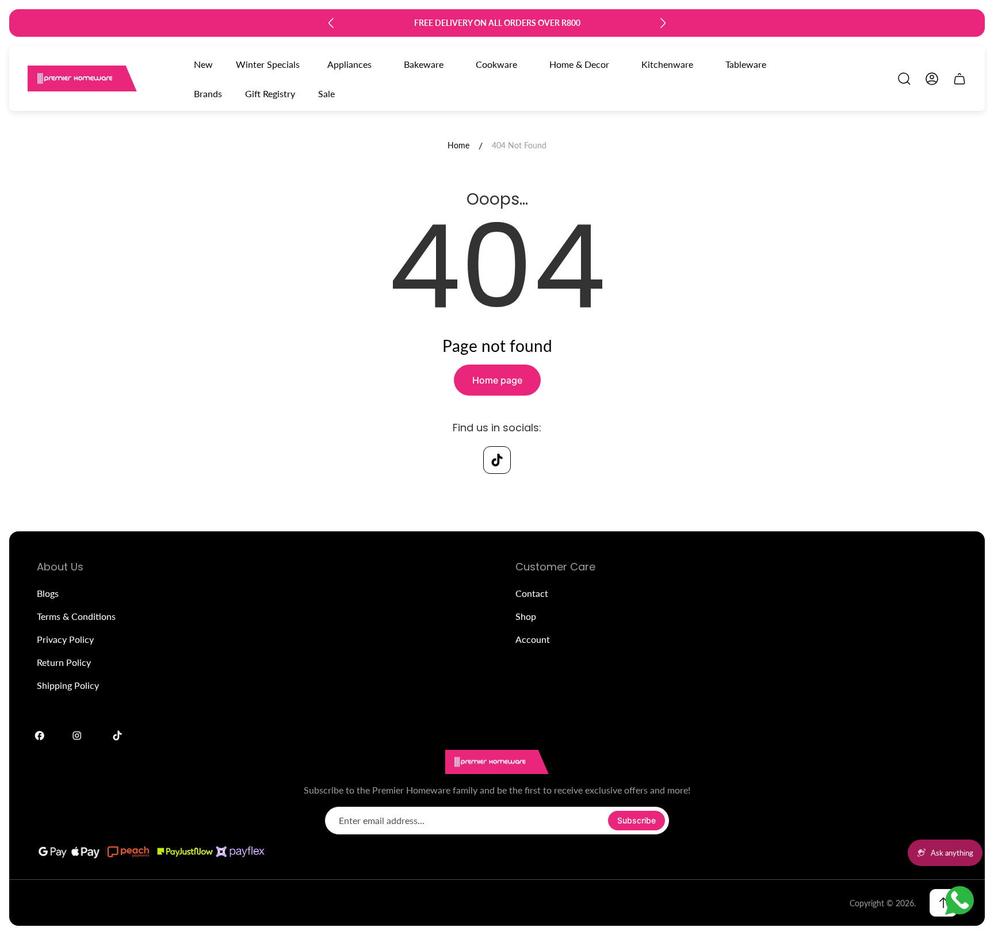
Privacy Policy (65, 639)
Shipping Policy (68, 685)
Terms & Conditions (76, 616)
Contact (531, 593)
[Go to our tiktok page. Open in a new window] (497, 460)
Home (458, 145)
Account (532, 639)
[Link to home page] (497, 762)
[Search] (904, 78)
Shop (525, 616)
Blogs (48, 593)
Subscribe (636, 820)
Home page (497, 380)
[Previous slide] (331, 23)
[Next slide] (663, 23)
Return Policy (64, 662)
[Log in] (932, 78)
